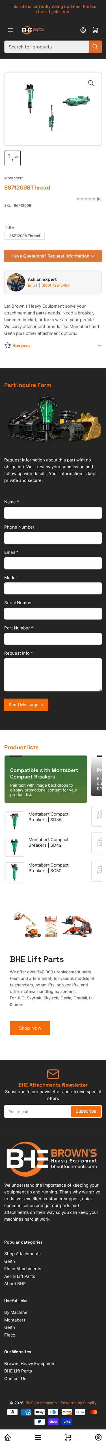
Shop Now (30, 1028)
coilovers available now (39, 1416)
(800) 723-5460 (56, 285)
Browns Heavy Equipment (30, 1363)
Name (11, 502)
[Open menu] (10, 30)
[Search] (95, 47)
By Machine (15, 1312)
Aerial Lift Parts (19, 1276)
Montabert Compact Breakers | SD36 (48, 816)
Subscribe (86, 1111)
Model (10, 577)
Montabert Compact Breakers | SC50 (48, 867)
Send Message (23, 704)
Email (33, 285)
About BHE (15, 1283)
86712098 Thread (24, 235)
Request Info (18, 653)
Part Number (18, 628)
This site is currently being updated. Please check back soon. (53, 9)
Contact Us (15, 1378)
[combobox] (53, 47)
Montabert (13, 178)
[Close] (96, 1407)
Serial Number (18, 602)
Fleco (9, 1335)
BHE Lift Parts (18, 1371)
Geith (9, 1261)
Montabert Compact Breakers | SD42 (48, 842)
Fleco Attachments (22, 1268)
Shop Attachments (22, 1253)
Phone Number (19, 527)
